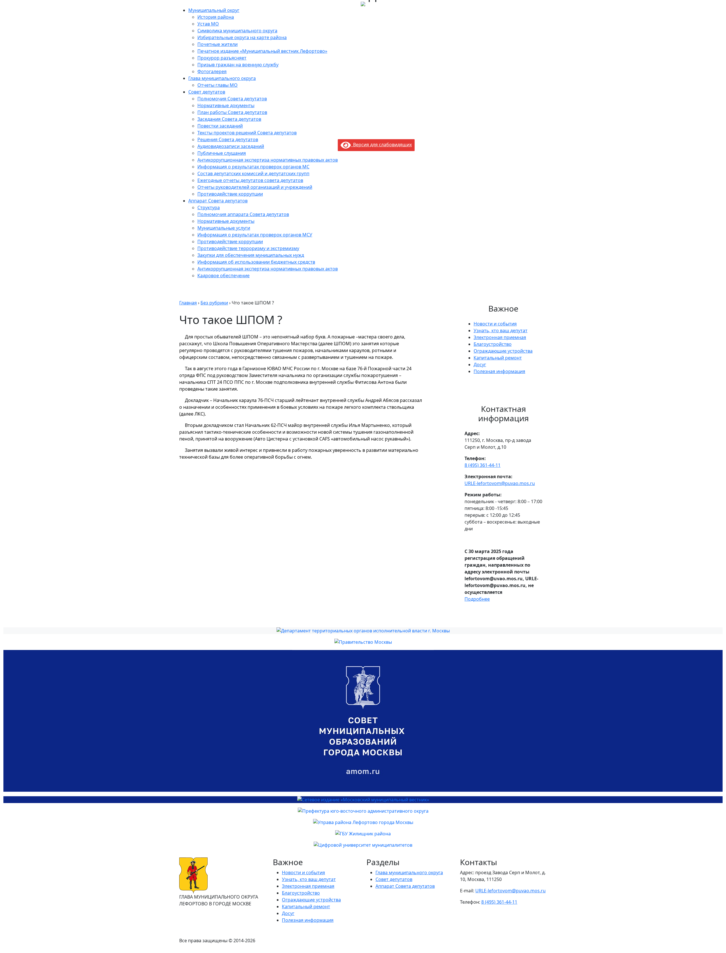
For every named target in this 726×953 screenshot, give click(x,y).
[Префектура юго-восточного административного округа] (363, 811)
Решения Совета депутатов (227, 139)
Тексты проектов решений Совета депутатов (247, 133)
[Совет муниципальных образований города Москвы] (363, 721)
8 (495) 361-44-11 (483, 465)
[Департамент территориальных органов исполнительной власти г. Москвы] (363, 630)
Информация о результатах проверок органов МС (253, 167)
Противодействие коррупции (230, 194)
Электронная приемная (500, 337)
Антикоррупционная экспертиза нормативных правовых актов (267, 160)
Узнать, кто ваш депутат (500, 330)
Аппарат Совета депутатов (218, 201)
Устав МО (208, 24)
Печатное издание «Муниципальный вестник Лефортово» (262, 51)
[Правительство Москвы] (363, 642)
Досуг (480, 364)
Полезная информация (499, 371)
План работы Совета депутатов (232, 112)
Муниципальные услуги (223, 228)
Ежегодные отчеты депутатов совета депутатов (250, 180)
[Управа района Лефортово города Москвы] (363, 822)
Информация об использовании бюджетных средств (256, 262)
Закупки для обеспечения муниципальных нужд (250, 255)
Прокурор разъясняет (221, 58)
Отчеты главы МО (217, 85)
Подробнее (477, 599)
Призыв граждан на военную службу (237, 65)
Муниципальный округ (213, 10)
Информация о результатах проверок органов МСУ (254, 235)
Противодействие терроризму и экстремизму (248, 248)
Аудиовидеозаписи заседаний (230, 146)
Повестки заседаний (220, 126)
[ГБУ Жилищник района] (363, 833)
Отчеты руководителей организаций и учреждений (254, 187)
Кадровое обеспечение (223, 275)
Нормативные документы (225, 105)
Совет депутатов (206, 92)
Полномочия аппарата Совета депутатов (243, 214)
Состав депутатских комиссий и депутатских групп (253, 173)
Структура (208, 207)
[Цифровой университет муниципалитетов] (363, 845)
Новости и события (495, 324)
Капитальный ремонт (498, 358)
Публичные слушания (221, 153)
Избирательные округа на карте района (242, 37)
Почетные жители (217, 44)
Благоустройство (493, 344)
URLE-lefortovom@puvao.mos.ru (500, 483)
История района (215, 17)
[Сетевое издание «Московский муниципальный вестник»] (363, 799)
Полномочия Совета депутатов (232, 99)
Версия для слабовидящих (381, 144)
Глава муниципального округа (222, 78)
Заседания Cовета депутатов (229, 119)
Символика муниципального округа (237, 30)
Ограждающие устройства (503, 351)
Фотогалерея (212, 71)
